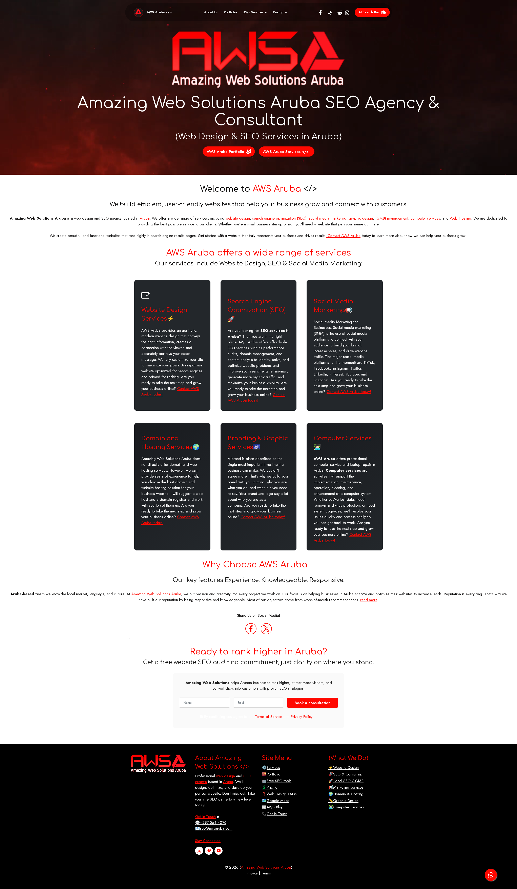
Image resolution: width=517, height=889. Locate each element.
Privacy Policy (301, 716)
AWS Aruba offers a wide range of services (258, 253)
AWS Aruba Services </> (286, 151)
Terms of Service (268, 716)
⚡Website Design (343, 767)
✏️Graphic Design (343, 800)
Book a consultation (312, 703)
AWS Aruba (277, 189)
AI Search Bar (369, 12)
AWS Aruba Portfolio (225, 151)
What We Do (348, 758)
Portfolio (230, 12)
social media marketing (327, 218)
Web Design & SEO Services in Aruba (258, 136)
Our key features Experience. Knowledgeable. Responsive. (258, 580)
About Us (211, 12)
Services (273, 767)
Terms (266, 873)
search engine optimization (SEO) (279, 218)
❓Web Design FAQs (279, 794)
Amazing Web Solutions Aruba (156, 594)
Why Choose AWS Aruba (255, 564)
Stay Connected (208, 840)
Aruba (145, 218)
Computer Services (342, 438)
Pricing (278, 12)
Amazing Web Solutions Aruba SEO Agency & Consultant (258, 112)
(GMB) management (391, 218)
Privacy (252, 873)
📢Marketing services (345, 787)
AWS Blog (275, 807)
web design (225, 776)
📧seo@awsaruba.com (213, 828)
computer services (425, 218)
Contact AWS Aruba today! (256, 397)
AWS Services (253, 12)
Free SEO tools (279, 781)
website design (238, 218)
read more (368, 600)
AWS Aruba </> (159, 12)
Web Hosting (460, 218)
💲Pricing (269, 787)
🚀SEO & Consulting (345, 774)
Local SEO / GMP (348, 781)
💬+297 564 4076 (210, 822)
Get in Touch (205, 816)
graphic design (361, 218)
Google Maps (278, 800)
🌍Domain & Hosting (345, 794)
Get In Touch (277, 813)
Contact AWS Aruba (343, 235)
